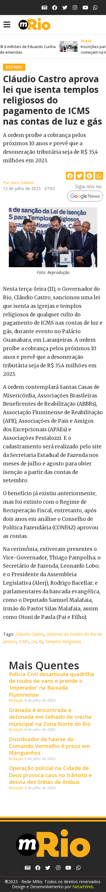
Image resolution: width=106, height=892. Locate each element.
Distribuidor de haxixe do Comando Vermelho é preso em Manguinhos (49, 746)
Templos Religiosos (63, 641)
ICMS (24, 641)
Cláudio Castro (29, 634)
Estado (14, 67)
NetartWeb (82, 886)
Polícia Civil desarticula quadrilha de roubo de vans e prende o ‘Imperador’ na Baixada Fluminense (51, 684)
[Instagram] (75, 7)
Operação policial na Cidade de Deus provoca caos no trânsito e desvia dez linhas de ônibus (50, 774)
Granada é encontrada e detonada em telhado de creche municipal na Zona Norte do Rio (50, 716)
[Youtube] (85, 7)
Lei (34, 641)
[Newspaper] (44, 7)
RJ (41, 641)
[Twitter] (64, 7)
